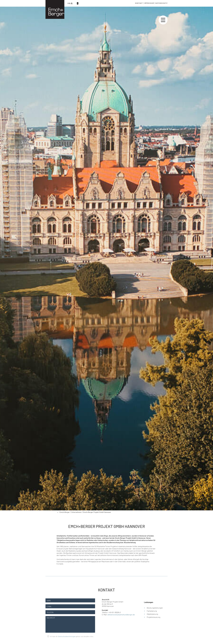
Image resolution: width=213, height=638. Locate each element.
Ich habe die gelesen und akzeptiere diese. (72, 636)
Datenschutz (161, 3)
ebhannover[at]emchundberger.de (121, 614)
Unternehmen (76, 512)
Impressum (149, 3)
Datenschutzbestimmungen (67, 636)
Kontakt (139, 3)
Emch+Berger (64, 512)
